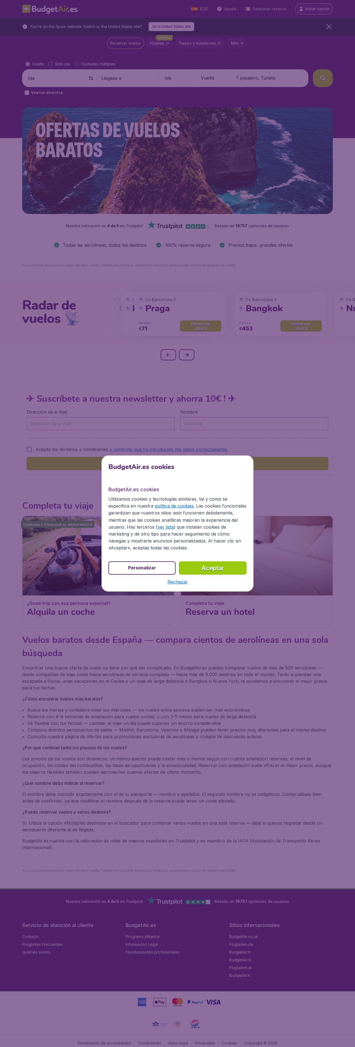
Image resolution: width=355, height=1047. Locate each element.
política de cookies (174, 506)
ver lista (166, 527)
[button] (178, 582)
